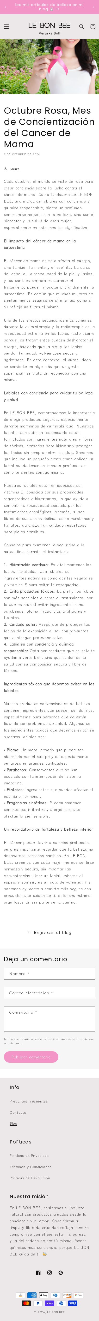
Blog (13, 1123)
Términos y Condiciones (31, 1166)
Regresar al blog (53, 932)
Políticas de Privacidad (29, 1155)
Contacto (18, 1112)
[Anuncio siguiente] (93, 7)
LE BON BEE (56, 1312)
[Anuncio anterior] (5, 7)
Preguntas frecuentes (29, 1100)
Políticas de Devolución (30, 1177)
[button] (6, 26)
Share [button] (15, 168)
